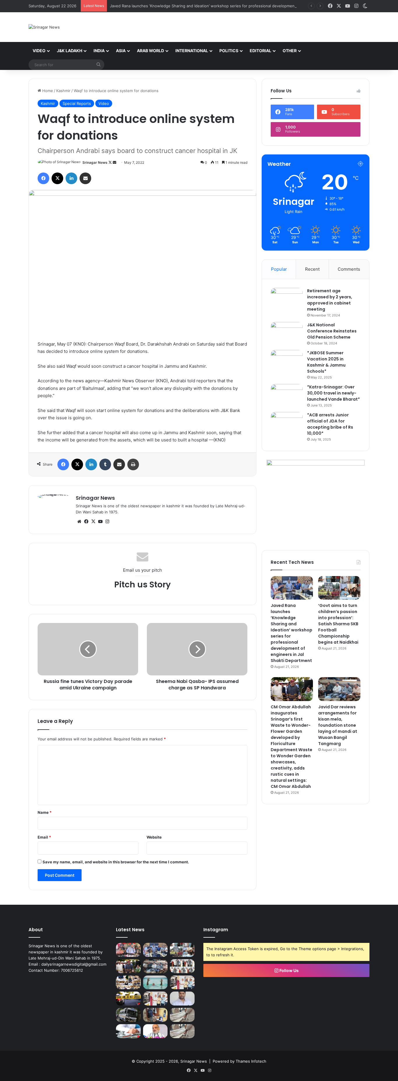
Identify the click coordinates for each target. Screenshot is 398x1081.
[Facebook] (43, 178)
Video (39, 50)
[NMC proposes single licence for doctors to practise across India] (128, 1031)
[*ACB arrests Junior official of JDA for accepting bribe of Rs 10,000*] (287, 423)
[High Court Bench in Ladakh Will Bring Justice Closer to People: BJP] (182, 999)
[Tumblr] (105, 464)
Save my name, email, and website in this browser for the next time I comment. (116, 862)
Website (154, 837)
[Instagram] (107, 521)
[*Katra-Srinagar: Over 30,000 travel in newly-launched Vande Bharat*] (287, 395)
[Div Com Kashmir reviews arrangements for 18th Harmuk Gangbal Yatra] (128, 983)
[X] (57, 178)
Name (45, 812)
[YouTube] (100, 521)
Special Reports (77, 103)
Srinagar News (95, 162)
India (99, 50)
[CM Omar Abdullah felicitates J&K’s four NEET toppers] (182, 966)
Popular (279, 269)
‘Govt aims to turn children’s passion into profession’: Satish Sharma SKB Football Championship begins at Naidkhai (338, 624)
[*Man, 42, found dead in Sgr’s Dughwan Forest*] (182, 1015)
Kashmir (63, 90)
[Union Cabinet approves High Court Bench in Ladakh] (155, 1031)
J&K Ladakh (69, 50)
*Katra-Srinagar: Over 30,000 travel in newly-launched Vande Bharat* (333, 393)
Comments (349, 269)
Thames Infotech (251, 1061)
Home (47, 90)
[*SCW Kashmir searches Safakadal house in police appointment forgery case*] (155, 1015)
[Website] (79, 521)
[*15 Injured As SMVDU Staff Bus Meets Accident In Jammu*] (128, 1015)
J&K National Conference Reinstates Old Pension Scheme (332, 331)
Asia (121, 50)
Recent (312, 269)
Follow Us (289, 970)
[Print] (133, 464)
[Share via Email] (85, 178)
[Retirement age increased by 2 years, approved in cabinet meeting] (287, 299)
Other (290, 50)
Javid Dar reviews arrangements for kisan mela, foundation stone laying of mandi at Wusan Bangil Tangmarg (337, 725)
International (191, 50)
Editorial (260, 50)
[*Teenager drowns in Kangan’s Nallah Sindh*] (155, 983)
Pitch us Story (142, 584)
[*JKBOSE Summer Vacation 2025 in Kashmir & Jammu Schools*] (287, 361)
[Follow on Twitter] (110, 162)
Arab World (150, 50)
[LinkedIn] (71, 178)
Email (44, 837)
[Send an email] (114, 162)
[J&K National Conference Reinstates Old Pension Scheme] (287, 333)
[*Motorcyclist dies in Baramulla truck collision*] (128, 999)
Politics (228, 50)
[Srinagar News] (44, 27)
